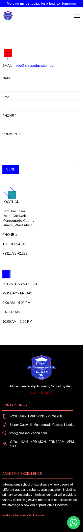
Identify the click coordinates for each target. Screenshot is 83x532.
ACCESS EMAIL (42, 393)
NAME (7, 78)
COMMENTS (11, 134)
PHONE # (9, 115)
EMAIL (7, 97)
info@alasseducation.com (36, 66)
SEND (11, 169)
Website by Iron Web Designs (23, 515)
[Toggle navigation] (77, 16)
